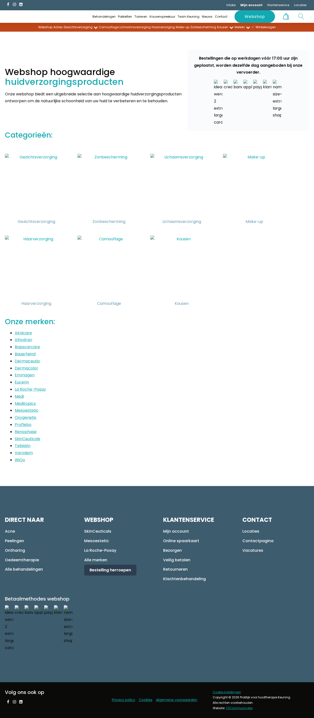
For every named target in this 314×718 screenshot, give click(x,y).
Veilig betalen (176, 560)
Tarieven (140, 16)
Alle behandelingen (24, 569)
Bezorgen (172, 550)
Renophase (26, 432)
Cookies (145, 699)
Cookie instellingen (227, 692)
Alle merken (95, 560)
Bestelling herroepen (110, 570)
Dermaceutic (27, 361)
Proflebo (23, 424)
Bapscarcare (27, 347)
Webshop (255, 16)
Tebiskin (22, 446)
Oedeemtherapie (22, 560)
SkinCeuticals (27, 439)
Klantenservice (278, 5)
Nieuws (207, 16)
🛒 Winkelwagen (263, 27)
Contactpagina (258, 541)
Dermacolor (26, 368)
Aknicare (23, 333)
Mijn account (176, 531)
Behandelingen (104, 16)
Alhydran (23, 340)
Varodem (24, 453)
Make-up (182, 27)
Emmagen (25, 375)
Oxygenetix (25, 417)
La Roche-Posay (30, 389)
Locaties (300, 5)
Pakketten (125, 16)
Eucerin (22, 382)
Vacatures (252, 550)
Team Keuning (188, 16)
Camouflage (108, 27)
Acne (10, 531)
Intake (231, 5)
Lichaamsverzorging (135, 27)
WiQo (20, 460)
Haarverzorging (163, 27)
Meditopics (25, 403)
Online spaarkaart (181, 541)
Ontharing (15, 550)
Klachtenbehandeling (184, 579)
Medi (19, 396)
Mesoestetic (27, 410)
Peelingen (14, 541)
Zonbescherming (203, 27)
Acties (58, 27)
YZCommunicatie (239, 708)
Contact (221, 16)
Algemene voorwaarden (176, 699)
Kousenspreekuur (162, 16)
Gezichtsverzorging (78, 27)
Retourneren (175, 569)
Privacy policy (123, 699)
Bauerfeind (25, 354)
